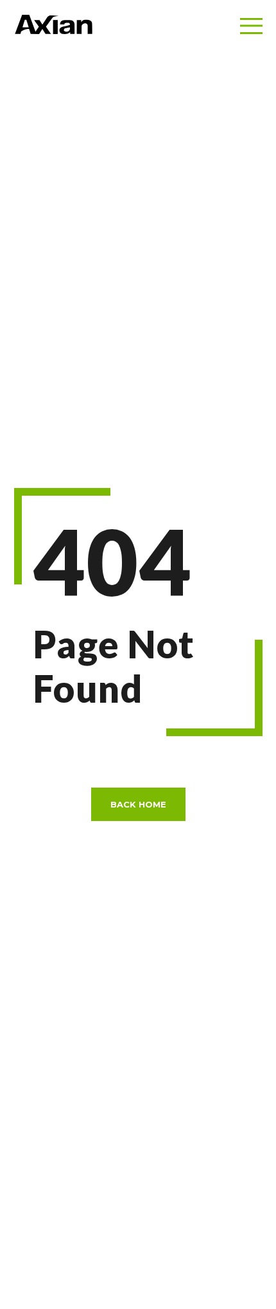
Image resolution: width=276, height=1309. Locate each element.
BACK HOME (138, 804)
